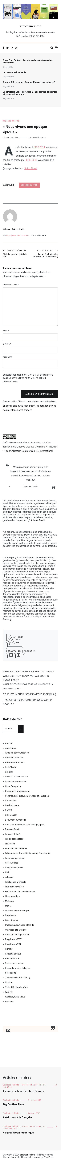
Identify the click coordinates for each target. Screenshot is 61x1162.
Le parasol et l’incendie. (15, 72)
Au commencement (14, 762)
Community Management (17, 791)
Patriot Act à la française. (18, 1117)
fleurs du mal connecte (16, 848)
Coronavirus (11, 800)
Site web (7, 357)
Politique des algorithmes (17, 934)
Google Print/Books (14, 867)
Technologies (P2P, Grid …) (17, 978)
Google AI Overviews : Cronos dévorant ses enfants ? (29, 82)
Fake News (10, 844)
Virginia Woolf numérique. (18, 1133)
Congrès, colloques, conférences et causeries (27, 796)
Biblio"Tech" (10, 767)
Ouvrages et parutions (16, 930)
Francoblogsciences (14, 858)
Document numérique (15, 820)
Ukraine (8, 982)
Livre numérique (12, 896)
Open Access (11, 920)
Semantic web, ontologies (17, 968)
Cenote (14, 1157)
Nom (6, 330)
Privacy (8, 949)
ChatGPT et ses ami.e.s (16, 777)
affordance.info (30, 26)
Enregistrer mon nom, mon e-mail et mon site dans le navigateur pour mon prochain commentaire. (28, 378)
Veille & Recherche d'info (17, 987)
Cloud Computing (13, 786)
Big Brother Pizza (13, 1104)
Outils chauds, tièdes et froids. (19, 925)
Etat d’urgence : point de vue (15, 253)
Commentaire (11, 284)
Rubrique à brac (12, 958)
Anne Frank (10, 748)
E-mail (7, 344)
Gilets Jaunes (11, 863)
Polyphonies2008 (13, 944)
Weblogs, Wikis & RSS (15, 997)
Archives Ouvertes (14, 757)
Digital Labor (11, 815)
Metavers (9, 901)
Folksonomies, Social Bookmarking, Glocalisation (28, 853)
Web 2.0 (9, 992)
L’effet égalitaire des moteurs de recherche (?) (45, 253)
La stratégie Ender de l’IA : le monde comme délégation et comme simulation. (30, 93)
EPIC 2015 (31, 160)
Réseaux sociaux (13, 954)
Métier (8, 906)
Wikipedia (9, 1001)
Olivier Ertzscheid (11, 138)
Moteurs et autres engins (17, 910)
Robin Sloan (30, 168)
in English (9, 877)
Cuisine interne (12, 805)
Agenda (8, 743)
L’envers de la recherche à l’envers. (24, 1091)
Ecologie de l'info (11, 121)
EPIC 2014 (39, 147)
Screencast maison (14, 963)
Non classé (10, 915)
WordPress (49, 1157)
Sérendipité (10, 973)
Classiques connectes (16, 781)
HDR (7, 872)
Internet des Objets (14, 887)
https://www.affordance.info (17, 236)
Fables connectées (14, 839)
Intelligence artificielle (15, 882)
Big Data (9, 772)
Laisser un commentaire (39, 394)
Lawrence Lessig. (30, 486)
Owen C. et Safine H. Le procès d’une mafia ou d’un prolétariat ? (28, 61)
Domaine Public (12, 829)
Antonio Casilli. (37, 520)
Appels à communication (17, 753)
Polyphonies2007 (13, 939)
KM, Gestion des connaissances (20, 891)
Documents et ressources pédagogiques (24, 824)
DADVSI (8, 810)
